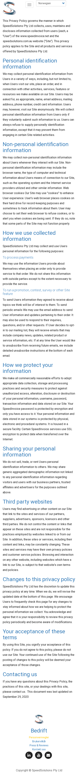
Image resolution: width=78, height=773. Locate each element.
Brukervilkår (39, 741)
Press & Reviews (39, 745)
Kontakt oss (39, 749)
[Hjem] (9, 8)
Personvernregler (39, 737)
